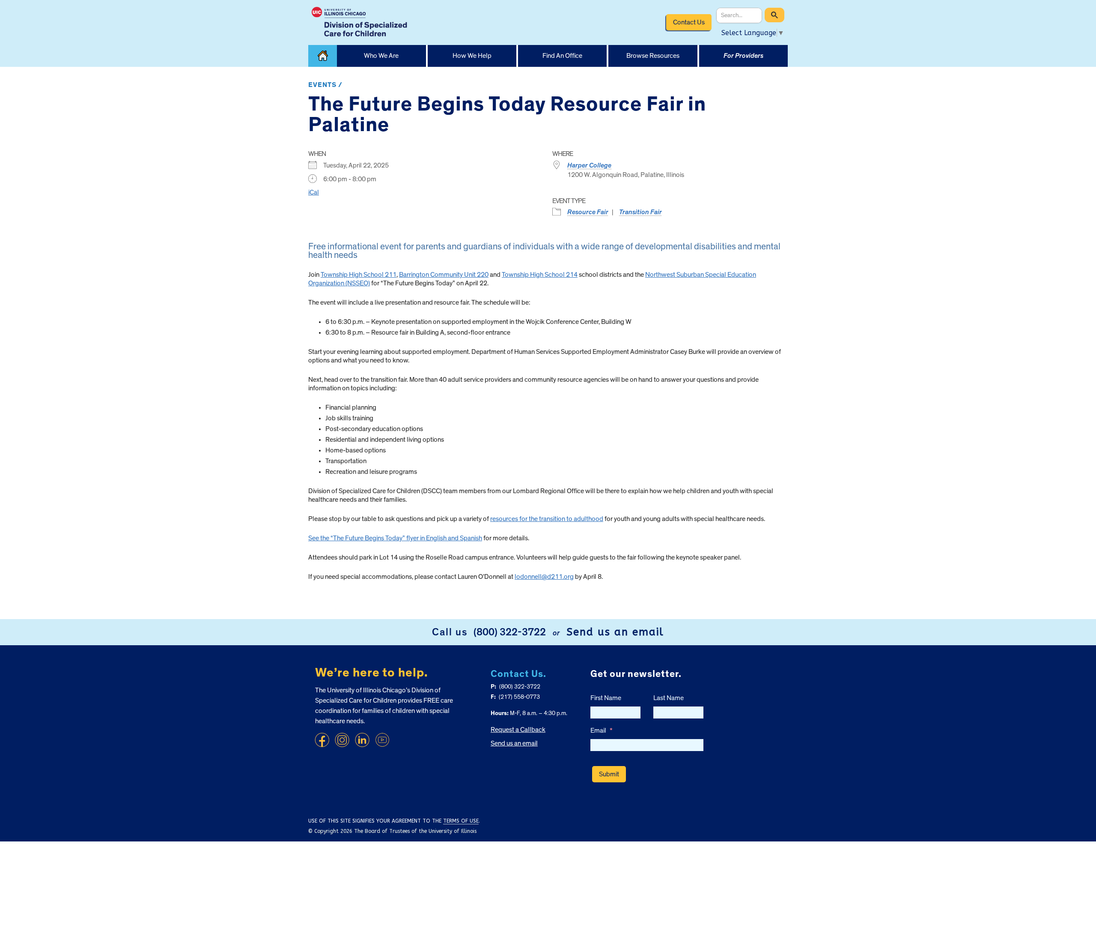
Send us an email (615, 632)
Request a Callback (518, 729)
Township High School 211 (358, 274)
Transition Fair (640, 212)
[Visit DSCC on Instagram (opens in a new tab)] (342, 740)
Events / (325, 84)
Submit (609, 774)
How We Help (472, 55)
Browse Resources (652, 55)
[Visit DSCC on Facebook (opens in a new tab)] (322, 740)
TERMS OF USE (461, 821)
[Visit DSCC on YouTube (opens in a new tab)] (382, 740)
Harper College (589, 165)
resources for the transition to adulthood (546, 518)
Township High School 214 (540, 274)
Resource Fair (587, 212)
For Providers (743, 55)
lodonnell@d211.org (544, 576)
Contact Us (689, 22)
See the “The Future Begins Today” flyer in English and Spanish (395, 538)
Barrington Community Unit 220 (443, 274)
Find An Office (562, 55)
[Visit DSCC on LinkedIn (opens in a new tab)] (362, 740)
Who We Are (381, 55)
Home (322, 56)
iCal (313, 192)
